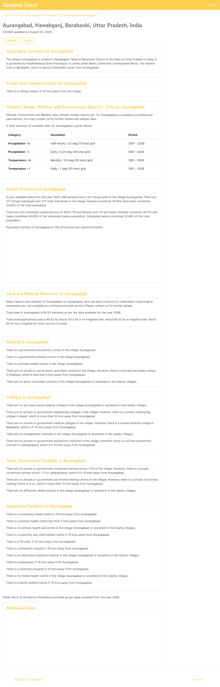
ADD (27, 40)
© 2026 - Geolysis (29, 679)
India (17, 15)
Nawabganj (70, 15)
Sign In (211, 5)
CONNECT (12, 40)
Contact (198, 679)
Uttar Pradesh (33, 15)
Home (6, 15)
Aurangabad (89, 15)
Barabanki (52, 15)
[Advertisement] (82, 256)
